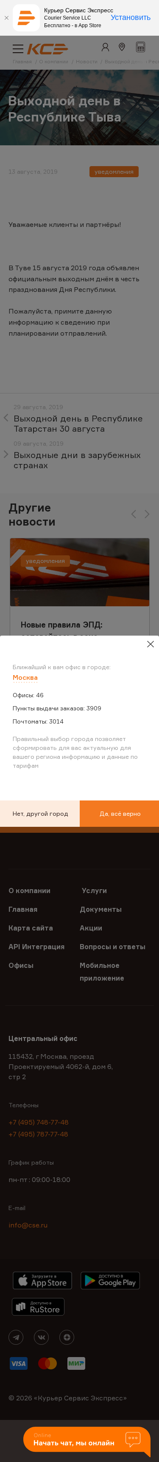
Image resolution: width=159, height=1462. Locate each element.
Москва (25, 677)
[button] (87, 1443)
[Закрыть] (6, 17)
